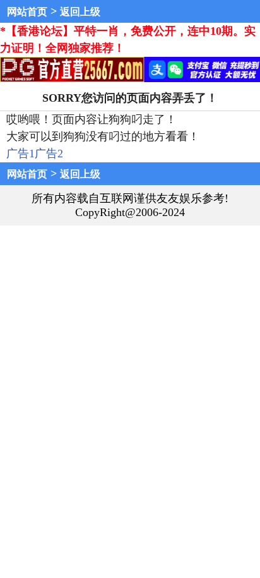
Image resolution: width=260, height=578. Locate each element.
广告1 (20, 153)
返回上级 (80, 11)
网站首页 (27, 11)
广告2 (49, 153)
